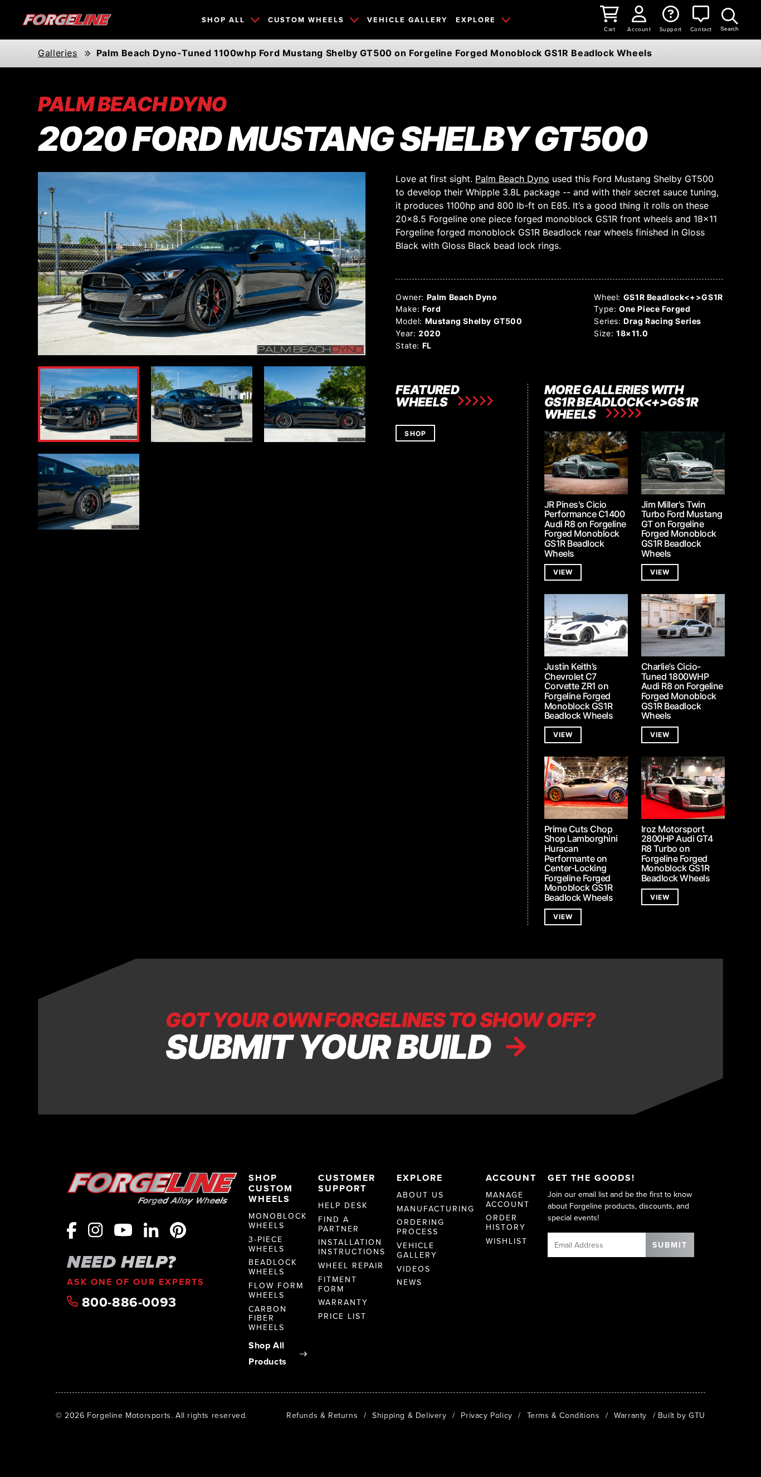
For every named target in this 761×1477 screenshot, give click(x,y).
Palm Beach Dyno (512, 178)
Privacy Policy (486, 1415)
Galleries (57, 53)
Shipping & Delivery (409, 1415)
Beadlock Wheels (272, 1267)
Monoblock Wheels (277, 1220)
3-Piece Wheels (266, 1244)
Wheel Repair (351, 1265)
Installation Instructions (352, 1247)
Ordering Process (421, 1227)
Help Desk (343, 1205)
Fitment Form (337, 1284)
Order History (506, 1222)
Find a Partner (338, 1224)
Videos (414, 1269)
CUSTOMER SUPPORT (346, 1183)
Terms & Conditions (563, 1415)
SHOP (415, 433)
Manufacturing (436, 1209)
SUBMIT (669, 1244)
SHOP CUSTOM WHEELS (270, 1188)
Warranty (343, 1302)
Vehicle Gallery (417, 1250)
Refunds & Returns (322, 1415)
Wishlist (507, 1241)
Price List (342, 1316)
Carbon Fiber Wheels (267, 1318)
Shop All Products (267, 1353)
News (409, 1282)
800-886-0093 (127, 1302)
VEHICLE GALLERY (407, 19)
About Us (420, 1195)
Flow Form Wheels (276, 1290)
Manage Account (508, 1199)
